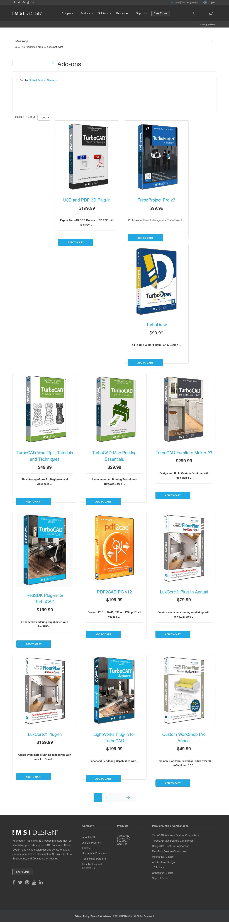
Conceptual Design (163, 872)
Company (67, 13)
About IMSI (88, 837)
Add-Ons (122, 844)
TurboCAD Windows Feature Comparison (175, 835)
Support (140, 13)
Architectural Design (163, 862)
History (86, 848)
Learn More (23, 872)
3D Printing (158, 867)
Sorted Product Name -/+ (43, 80)
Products (86, 13)
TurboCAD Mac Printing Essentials (114, 455)
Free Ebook (160, 13)
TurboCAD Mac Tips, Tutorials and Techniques (44, 455)
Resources (122, 13)
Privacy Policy (82, 916)
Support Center (160, 878)
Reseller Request (92, 864)
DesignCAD (123, 838)
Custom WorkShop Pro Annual (184, 737)
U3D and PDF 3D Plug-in (87, 200)
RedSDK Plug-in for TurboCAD (44, 598)
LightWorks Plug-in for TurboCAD (114, 737)
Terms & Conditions (101, 916)
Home (202, 24)
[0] (210, 13)
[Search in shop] (53, 63)
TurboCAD (123, 835)
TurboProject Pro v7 (156, 200)
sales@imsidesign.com (186, 2)
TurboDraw (156, 324)
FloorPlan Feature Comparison (169, 851)
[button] (208, 2)
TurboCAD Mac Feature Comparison (173, 840)
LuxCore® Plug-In (45, 734)
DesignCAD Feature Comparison (170, 846)
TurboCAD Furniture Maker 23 (184, 452)
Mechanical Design (163, 856)
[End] (127, 797)
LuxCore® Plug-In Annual (184, 592)
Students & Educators (94, 853)
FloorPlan (122, 841)
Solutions (103, 13)
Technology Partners (94, 858)
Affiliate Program (91, 842)
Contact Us (88, 868)
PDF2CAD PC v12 (114, 592)
